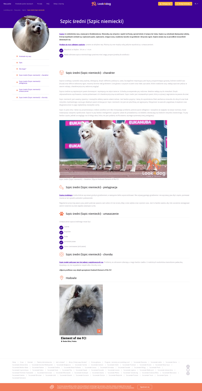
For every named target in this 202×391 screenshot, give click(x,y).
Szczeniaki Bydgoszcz (64, 365)
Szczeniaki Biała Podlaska (72, 367)
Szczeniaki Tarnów (81, 365)
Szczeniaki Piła (67, 370)
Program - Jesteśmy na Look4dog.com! (117, 362)
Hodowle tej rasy (25, 56)
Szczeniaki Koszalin (97, 370)
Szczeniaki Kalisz (37, 370)
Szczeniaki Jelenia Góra (165, 370)
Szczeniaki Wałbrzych (147, 370)
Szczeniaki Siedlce (54, 367)
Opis (20, 62)
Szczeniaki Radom (38, 367)
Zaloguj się (166, 4)
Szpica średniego (65, 195)
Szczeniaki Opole (162, 375)
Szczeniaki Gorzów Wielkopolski (42, 365)
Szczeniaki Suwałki (124, 367)
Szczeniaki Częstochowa (20, 370)
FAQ (47, 4)
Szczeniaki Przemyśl (129, 365)
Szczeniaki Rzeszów (140, 362)
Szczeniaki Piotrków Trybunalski (22, 373)
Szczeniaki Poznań (132, 375)
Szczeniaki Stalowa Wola (150, 373)
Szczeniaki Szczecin (82, 375)
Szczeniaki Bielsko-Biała (20, 367)
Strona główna (96, 362)
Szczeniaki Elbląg (140, 367)
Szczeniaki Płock (155, 367)
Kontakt (30, 362)
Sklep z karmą (59, 4)
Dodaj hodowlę (184, 4)
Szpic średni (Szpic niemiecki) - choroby (33, 97)
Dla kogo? (22, 69)
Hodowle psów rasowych (24, 4)
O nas (22, 362)
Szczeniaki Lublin (156, 362)
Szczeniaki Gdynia (98, 373)
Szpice (61, 34)
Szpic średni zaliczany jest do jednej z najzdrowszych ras (81, 262)
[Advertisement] (124, 62)
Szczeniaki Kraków (18, 375)
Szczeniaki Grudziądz (81, 373)
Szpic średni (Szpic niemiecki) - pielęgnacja (30, 82)
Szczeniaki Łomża (90, 367)
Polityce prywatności (127, 388)
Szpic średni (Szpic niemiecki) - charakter (34, 75)
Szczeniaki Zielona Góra (20, 365)
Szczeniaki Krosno (145, 365)
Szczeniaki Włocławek (63, 373)
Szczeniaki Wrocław (35, 375)
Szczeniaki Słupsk (81, 370)
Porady (39, 4)
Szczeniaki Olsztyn (99, 375)
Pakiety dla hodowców (44, 362)
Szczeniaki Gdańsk (66, 375)
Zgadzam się (144, 387)
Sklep (14, 362)
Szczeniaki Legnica (130, 370)
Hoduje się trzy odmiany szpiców (72, 45)
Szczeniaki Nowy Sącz (162, 365)
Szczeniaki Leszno (114, 370)
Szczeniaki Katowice (19, 378)
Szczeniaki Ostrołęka (107, 367)
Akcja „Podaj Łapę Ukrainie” (78, 362)
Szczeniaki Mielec (113, 373)
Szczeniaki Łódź (51, 375)
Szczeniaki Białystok (115, 375)
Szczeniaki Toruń (147, 375)
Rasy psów (7, 4)
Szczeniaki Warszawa (169, 373)
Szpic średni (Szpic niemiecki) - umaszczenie (30, 90)
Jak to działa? (60, 362)
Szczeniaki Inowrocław (44, 373)
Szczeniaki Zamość (97, 365)
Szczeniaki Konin (52, 370)
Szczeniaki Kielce (171, 362)
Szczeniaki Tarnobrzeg (130, 373)
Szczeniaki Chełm (113, 365)
